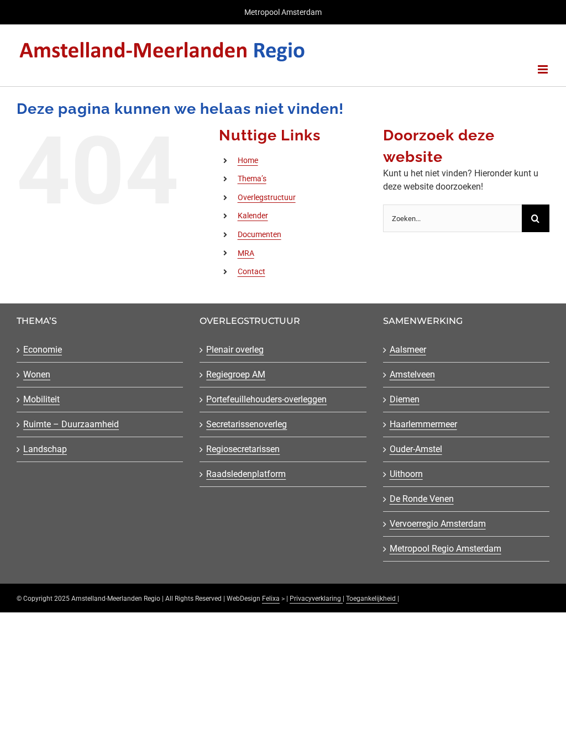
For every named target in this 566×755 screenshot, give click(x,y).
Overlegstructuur (267, 197)
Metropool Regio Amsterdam (445, 548)
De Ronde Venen (422, 499)
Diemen (405, 399)
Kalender (253, 215)
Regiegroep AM (235, 374)
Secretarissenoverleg (246, 424)
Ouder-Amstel (416, 449)
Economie (42, 349)
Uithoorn (406, 474)
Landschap (45, 449)
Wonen (36, 374)
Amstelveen (412, 374)
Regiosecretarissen (243, 449)
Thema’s (252, 178)
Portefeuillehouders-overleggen (266, 399)
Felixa (271, 598)
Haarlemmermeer (423, 424)
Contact (251, 271)
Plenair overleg (235, 349)
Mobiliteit (41, 399)
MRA (246, 253)
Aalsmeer (408, 349)
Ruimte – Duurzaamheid (71, 424)
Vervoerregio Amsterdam (438, 523)
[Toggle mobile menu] (543, 69)
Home (248, 160)
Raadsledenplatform (246, 474)
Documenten (259, 234)
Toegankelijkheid (371, 598)
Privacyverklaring (316, 598)
